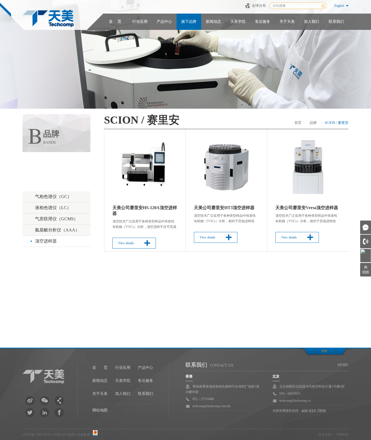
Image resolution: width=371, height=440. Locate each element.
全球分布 (259, 6)
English (339, 6)
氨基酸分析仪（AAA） (57, 230)
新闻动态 (213, 22)
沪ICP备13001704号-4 (38, 434)
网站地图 (100, 410)
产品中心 (164, 22)
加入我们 (311, 22)
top (324, 351)
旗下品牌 (188, 22)
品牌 (313, 123)
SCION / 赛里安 (336, 123)
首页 (297, 123)
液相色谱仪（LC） (53, 207)
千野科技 (341, 434)
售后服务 (262, 22)
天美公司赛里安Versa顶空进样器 (306, 207)
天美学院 (238, 22)
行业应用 (139, 22)
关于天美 (287, 22)
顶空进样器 (46, 241)
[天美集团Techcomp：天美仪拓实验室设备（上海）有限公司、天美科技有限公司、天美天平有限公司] (48, 19)
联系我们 (336, 22)
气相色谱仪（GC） (53, 196)
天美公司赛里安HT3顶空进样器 (224, 207)
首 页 (115, 22)
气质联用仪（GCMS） (56, 218)
